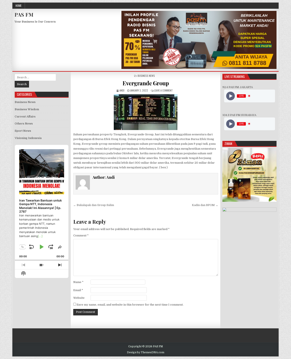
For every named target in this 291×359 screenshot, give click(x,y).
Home (19, 5)
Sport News (23, 130)
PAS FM (23, 14)
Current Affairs (25, 116)
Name (78, 282)
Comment (81, 235)
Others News (24, 123)
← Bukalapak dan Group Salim (93, 205)
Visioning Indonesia (28, 138)
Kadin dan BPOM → (205, 205)
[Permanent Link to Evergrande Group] (145, 112)
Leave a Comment (163, 90)
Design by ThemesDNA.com (145, 352)
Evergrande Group (145, 83)
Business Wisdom (27, 109)
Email (78, 290)
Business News (146, 75)
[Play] (230, 95)
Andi (122, 90)
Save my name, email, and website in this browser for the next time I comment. (130, 304)
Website (79, 297)
